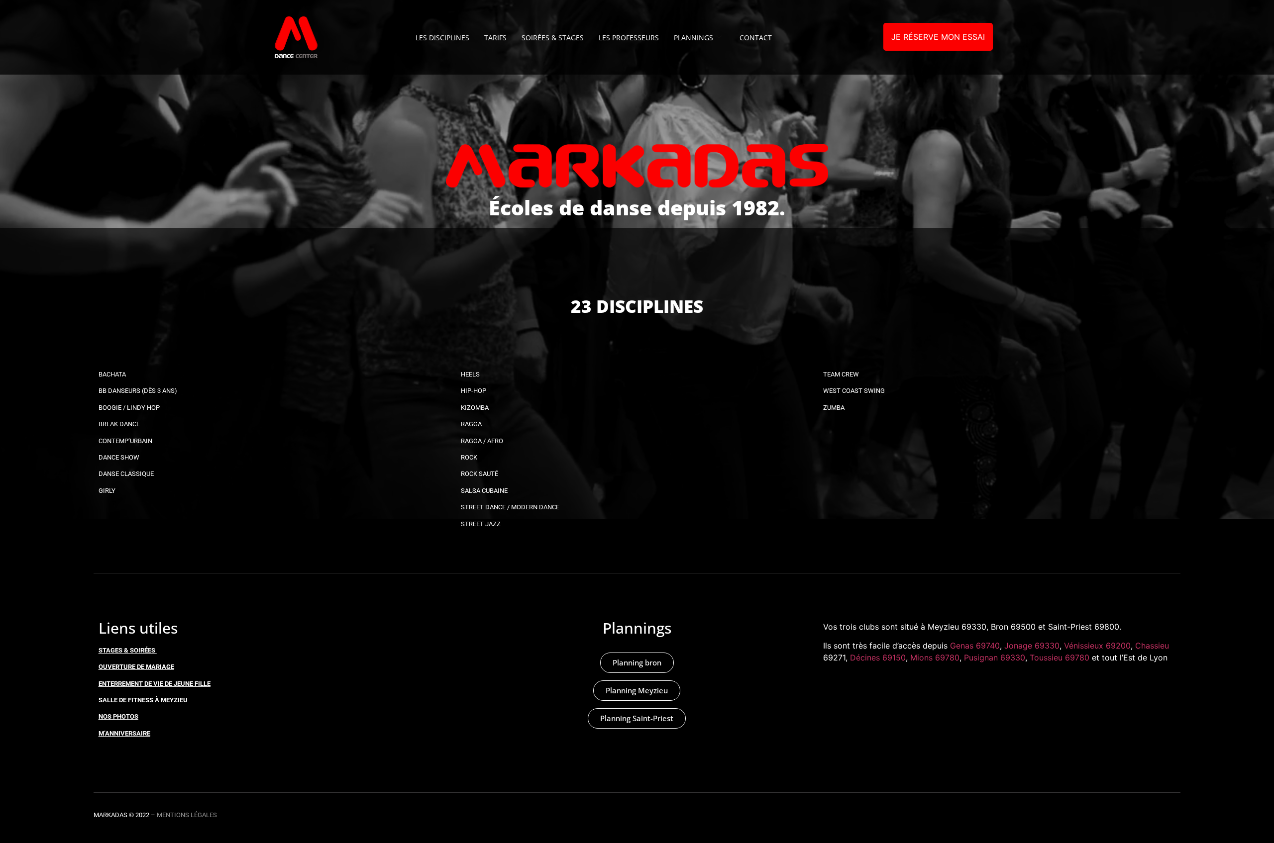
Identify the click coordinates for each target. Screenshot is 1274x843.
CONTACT (756, 37)
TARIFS (495, 37)
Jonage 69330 (1032, 646)
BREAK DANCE (119, 424)
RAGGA (471, 424)
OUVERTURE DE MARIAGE (136, 666)
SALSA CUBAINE (484, 490)
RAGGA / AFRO (482, 441)
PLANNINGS (693, 37)
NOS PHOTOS (118, 716)
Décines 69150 (878, 657)
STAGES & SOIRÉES (127, 650)
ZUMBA (834, 407)
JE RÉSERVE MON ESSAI (938, 37)
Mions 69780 (934, 657)
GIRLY (107, 490)
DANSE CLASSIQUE (126, 473)
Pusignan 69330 (994, 657)
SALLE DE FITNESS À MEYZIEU (143, 700)
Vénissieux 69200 (1097, 646)
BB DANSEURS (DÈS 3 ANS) (138, 390)
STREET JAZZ (481, 524)
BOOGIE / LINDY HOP (129, 407)
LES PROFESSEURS (629, 37)
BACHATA (112, 374)
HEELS (470, 374)
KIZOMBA (475, 407)
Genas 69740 (975, 646)
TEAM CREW (841, 374)
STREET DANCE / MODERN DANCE (510, 507)
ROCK (469, 457)
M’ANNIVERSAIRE (124, 733)
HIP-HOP (473, 390)
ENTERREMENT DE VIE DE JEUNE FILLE (155, 683)
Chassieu (1152, 646)
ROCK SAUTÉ (479, 473)
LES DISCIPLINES (442, 37)
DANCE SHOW (119, 457)
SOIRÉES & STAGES (553, 37)
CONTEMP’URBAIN (125, 441)
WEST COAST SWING (854, 390)
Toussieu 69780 (1059, 657)
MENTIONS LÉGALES (187, 815)
